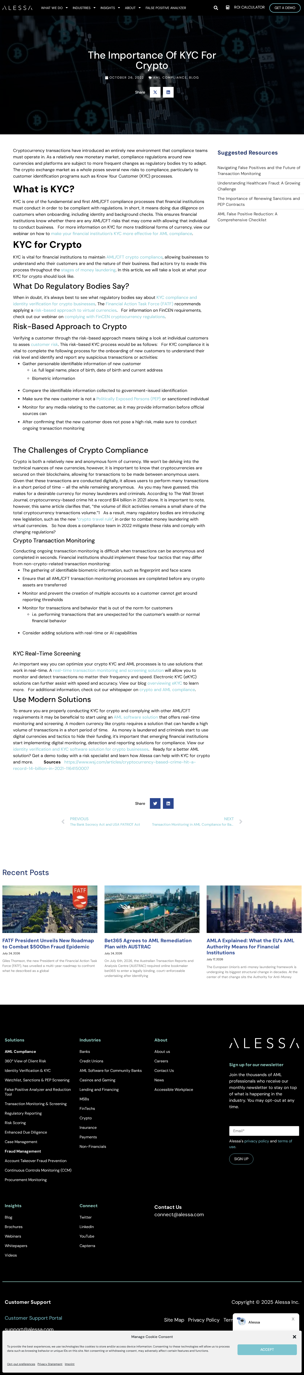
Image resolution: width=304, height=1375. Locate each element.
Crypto (86, 1118)
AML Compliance (170, 77)
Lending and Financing (99, 1089)
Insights (107, 8)
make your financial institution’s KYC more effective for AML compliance (121, 233)
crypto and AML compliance (167, 689)
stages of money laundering (88, 270)
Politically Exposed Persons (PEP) (128, 399)
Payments (88, 1137)
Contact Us (164, 1070)
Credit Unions (91, 1061)
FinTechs (87, 1108)
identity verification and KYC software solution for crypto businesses (80, 749)
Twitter (86, 1217)
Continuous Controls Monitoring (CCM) (38, 1170)
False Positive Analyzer (166, 8)
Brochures (14, 1226)
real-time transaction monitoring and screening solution (108, 670)
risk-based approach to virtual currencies (75, 310)
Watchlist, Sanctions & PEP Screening (37, 1080)
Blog (194, 77)
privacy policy (256, 1141)
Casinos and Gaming (97, 1080)
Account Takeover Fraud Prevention (35, 1160)
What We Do (52, 8)
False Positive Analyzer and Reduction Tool (38, 1092)
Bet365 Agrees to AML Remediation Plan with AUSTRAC (148, 943)
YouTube (87, 1236)
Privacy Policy (204, 1320)
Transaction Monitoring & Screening (36, 1103)
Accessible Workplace (173, 1089)
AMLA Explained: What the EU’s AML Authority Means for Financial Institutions (250, 946)
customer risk (44, 344)
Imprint (70, 1364)
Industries (81, 8)
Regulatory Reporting (23, 1113)
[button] (294, 1336)
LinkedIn (87, 1226)
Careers (161, 1061)
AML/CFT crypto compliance (134, 257)
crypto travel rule (95, 519)
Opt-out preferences (21, 1364)
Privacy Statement (50, 1364)
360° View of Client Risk (25, 1061)
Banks (85, 1051)
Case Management (21, 1141)
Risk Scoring (15, 1122)
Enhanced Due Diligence (26, 1132)
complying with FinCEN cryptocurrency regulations (115, 317)
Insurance (88, 1127)
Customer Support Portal (33, 1318)
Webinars (13, 1236)
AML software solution (136, 717)
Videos (11, 1255)
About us (162, 1051)
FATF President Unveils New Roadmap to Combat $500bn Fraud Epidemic (48, 943)
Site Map (174, 1320)
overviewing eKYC (164, 683)
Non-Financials (93, 1146)
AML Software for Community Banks (111, 1070)
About (130, 8)
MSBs (84, 1099)
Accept (267, 1349)
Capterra (87, 1245)
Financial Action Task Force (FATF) (139, 304)
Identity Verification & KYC (28, 1070)
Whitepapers (16, 1245)
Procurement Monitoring (26, 1179)
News (159, 1080)
